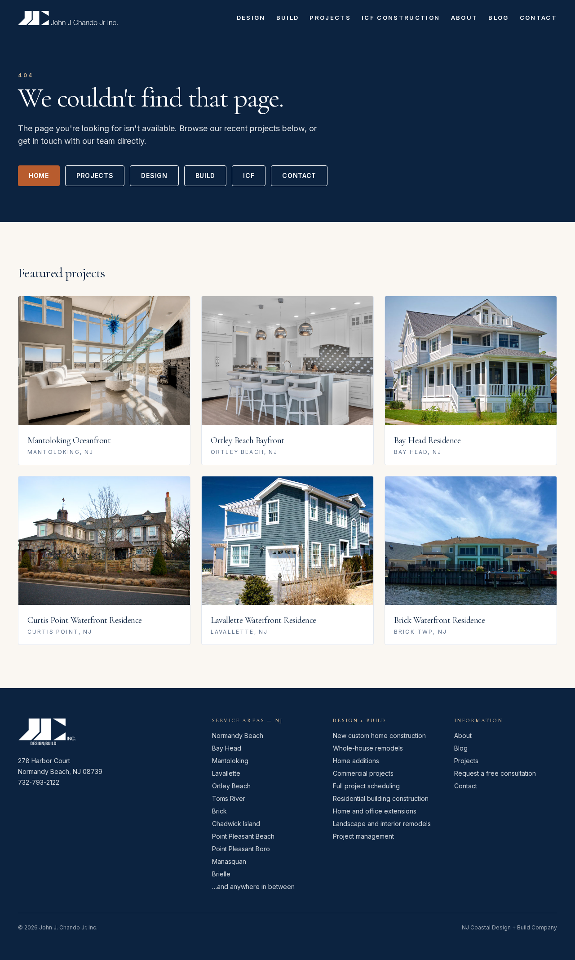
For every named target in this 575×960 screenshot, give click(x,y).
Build (287, 17)
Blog (498, 17)
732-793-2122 (38, 782)
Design (251, 17)
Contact (538, 17)
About (464, 17)
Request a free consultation (495, 773)
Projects (330, 17)
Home (39, 175)
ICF (248, 175)
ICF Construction (401, 17)
